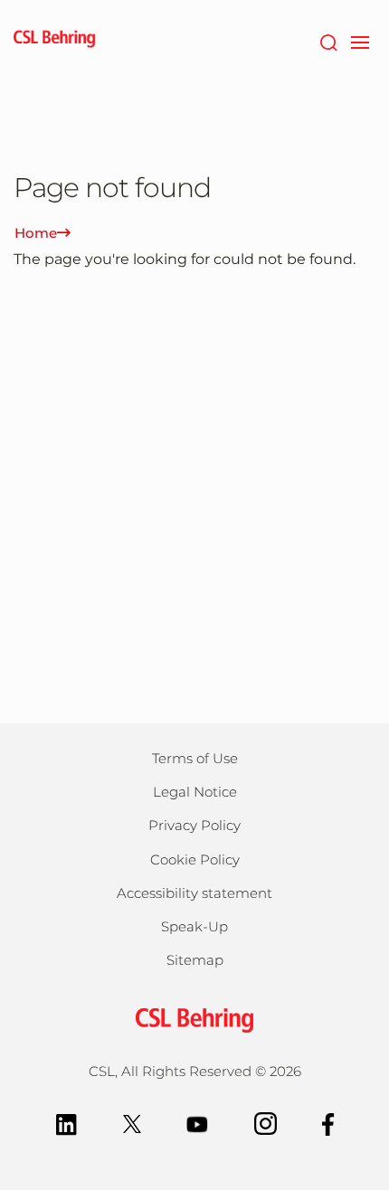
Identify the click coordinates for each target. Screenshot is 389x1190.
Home (35, 232)
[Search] (328, 41)
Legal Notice (195, 791)
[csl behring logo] (194, 1019)
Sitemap (194, 959)
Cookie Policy (195, 859)
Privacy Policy (194, 825)
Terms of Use (195, 758)
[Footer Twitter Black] (132, 1122)
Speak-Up (194, 926)
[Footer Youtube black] (197, 1122)
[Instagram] (265, 1122)
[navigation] (359, 41)
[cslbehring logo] (54, 40)
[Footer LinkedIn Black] (66, 1122)
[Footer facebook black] (328, 1122)
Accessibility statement (194, 893)
